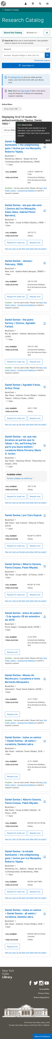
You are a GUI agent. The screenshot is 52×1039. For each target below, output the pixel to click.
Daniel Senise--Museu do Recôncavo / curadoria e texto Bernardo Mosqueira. (22, 678)
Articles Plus (16, 77)
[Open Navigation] (47, 3)
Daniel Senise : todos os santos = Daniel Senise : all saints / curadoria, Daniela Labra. (23, 741)
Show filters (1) (28, 65)
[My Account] (25, 3)
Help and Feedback (42, 1036)
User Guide (25, 91)
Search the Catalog (13, 32)
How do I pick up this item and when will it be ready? (26, 249)
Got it (47, 140)
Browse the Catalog (36, 32)
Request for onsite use (16, 243)
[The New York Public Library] (3, 3)
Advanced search (42, 60)
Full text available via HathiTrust (19, 478)
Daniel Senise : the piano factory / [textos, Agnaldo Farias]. (20, 323)
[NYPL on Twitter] (36, 983)
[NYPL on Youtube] (47, 983)
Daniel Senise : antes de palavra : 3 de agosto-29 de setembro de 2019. (23, 616)
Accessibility (44, 989)
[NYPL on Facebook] (30, 983)
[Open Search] (40, 3)
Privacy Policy (43, 993)
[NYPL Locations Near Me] (33, 3)
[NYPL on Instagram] (41, 983)
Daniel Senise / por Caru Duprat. (23, 515)
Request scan (35, 243)
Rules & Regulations (41, 997)
